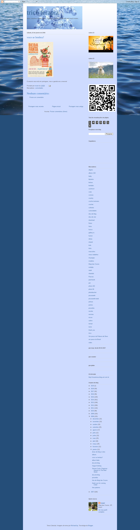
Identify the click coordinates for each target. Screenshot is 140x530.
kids (90, 245)
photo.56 (91, 289)
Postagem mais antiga (76, 106)
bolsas (91, 182)
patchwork (92, 280)
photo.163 (92, 286)
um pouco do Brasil (95, 339)
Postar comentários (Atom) (58, 111)
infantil (91, 242)
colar (90, 192)
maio (94, 438)
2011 (92, 408)
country (91, 198)
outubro (95, 424)
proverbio (91, 308)
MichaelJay (74, 525)
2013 (92, 402)
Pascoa (91, 277)
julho (94, 433)
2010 (92, 411)
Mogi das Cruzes (94, 264)
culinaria (91, 207)
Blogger (90, 525)
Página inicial (56, 106)
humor (91, 236)
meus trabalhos (93, 254)
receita (91, 311)
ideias (90, 239)
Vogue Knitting (96, 466)
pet (90, 283)
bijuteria (91, 179)
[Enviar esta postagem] (49, 86)
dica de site (92, 217)
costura (91, 195)
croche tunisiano (94, 201)
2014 (92, 400)
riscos (90, 317)
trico (90, 333)
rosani (103, 503)
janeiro (95, 449)
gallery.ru (91, 232)
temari (91, 324)
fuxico (90, 229)
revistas (91, 314)
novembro (96, 421)
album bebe (95, 460)
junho (94, 435)
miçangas (92, 258)
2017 (92, 391)
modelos (91, 261)
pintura (91, 302)
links (90, 248)
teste (90, 327)
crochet (91, 204)
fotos (90, 226)
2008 (92, 416)
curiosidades (39, 88)
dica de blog (92, 214)
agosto (95, 430)
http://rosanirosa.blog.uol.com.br (99, 377)
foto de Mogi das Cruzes (100, 480)
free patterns (96, 487)
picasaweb (92, 295)
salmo (90, 320)
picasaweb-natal (94, 298)
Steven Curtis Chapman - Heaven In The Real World (100, 470)
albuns (94, 454)
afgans (91, 170)
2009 (92, 413)
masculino (92, 251)
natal (90, 270)
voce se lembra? (97, 457)
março (95, 444)
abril (94, 441)
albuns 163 (92, 173)
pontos (91, 305)
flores (90, 223)
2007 (92, 492)
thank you (92, 330)
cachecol (91, 189)
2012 (92, 405)
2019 (92, 386)
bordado (91, 185)
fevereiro (96, 446)
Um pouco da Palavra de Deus (98, 336)
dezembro (96, 419)
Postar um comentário (37, 97)
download (91, 220)
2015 (92, 397)
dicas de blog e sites (98, 452)
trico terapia (43, 12)
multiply (91, 267)
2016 (92, 394)
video (90, 342)
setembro (96, 427)
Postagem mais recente (36, 106)
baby (90, 176)
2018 (92, 388)
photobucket (92, 292)
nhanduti (91, 273)
